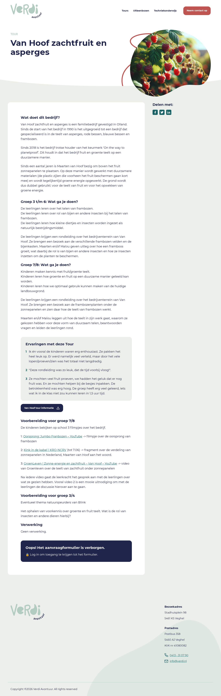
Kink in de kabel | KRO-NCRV (45, 450)
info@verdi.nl (178, 661)
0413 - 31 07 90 (179, 655)
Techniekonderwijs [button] (165, 10)
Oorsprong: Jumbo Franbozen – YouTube (52, 436)
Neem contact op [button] (197, 10)
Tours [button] (125, 10)
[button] (42, 408)
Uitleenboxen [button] (141, 10)
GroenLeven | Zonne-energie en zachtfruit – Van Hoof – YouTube (70, 463)
